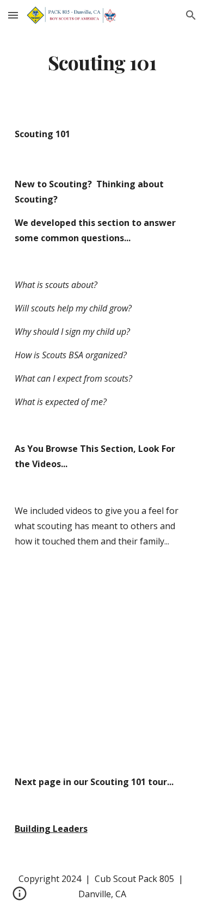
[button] (13, 15)
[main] (102, 62)
